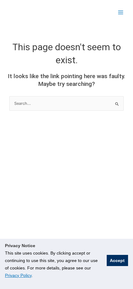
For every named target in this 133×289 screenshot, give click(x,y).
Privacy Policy (18, 275)
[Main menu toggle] (121, 12)
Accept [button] (117, 260)
